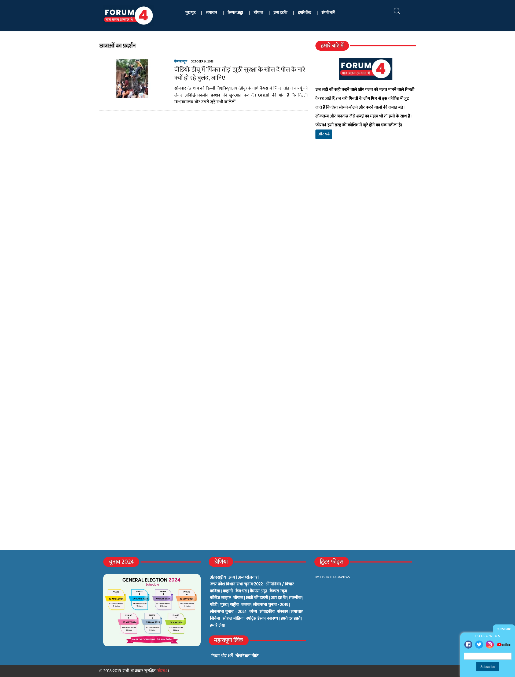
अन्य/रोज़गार (248, 577)
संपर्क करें (328, 12)
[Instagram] (490, 645)
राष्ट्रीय (234, 604)
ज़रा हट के (280, 12)
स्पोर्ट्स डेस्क (255, 618)
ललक (246, 604)
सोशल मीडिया (233, 618)
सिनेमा (215, 618)
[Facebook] (468, 645)
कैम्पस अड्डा (235, 12)
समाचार (211, 12)
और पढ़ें (324, 134)
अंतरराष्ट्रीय (218, 577)
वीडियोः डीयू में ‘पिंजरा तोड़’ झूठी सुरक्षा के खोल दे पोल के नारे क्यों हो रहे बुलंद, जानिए (239, 73)
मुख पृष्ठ (190, 12)
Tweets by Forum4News (332, 577)
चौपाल (258, 12)
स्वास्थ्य (272, 618)
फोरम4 (162, 671)
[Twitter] (479, 645)
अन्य (232, 577)
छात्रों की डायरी (257, 597)
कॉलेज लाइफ (220, 597)
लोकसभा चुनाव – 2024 (228, 611)
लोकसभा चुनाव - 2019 (270, 604)
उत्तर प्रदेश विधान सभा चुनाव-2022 (236, 584)
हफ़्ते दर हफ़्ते (290, 618)
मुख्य (223, 604)
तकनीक (295, 597)
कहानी (228, 591)
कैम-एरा (241, 591)
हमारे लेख (304, 12)
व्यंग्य (253, 611)
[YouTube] (503, 644)
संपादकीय (267, 611)
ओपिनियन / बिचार (280, 584)
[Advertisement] (365, 206)
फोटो (214, 604)
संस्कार (282, 611)
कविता (215, 591)
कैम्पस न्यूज (180, 61)
